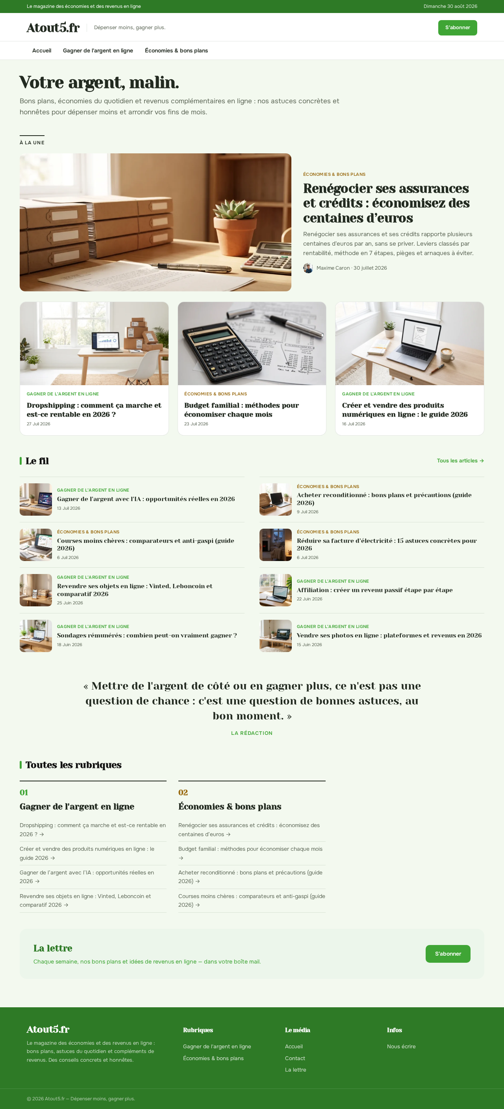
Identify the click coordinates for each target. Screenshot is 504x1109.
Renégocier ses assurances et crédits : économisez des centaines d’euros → (249, 829)
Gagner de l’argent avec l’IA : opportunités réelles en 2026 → (87, 877)
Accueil (41, 50)
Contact (295, 1058)
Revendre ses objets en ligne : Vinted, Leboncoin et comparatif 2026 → (85, 900)
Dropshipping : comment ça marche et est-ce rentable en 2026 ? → (93, 829)
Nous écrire (401, 1046)
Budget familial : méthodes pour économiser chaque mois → (250, 853)
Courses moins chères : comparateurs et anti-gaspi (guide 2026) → (251, 900)
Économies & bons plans (176, 50)
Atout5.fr (53, 28)
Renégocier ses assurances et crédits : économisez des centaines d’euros (386, 203)
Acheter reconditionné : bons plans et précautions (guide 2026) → (250, 877)
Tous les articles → (460, 460)
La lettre (295, 1069)
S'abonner (457, 27)
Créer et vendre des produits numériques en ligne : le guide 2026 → (87, 853)
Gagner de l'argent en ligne (98, 50)
